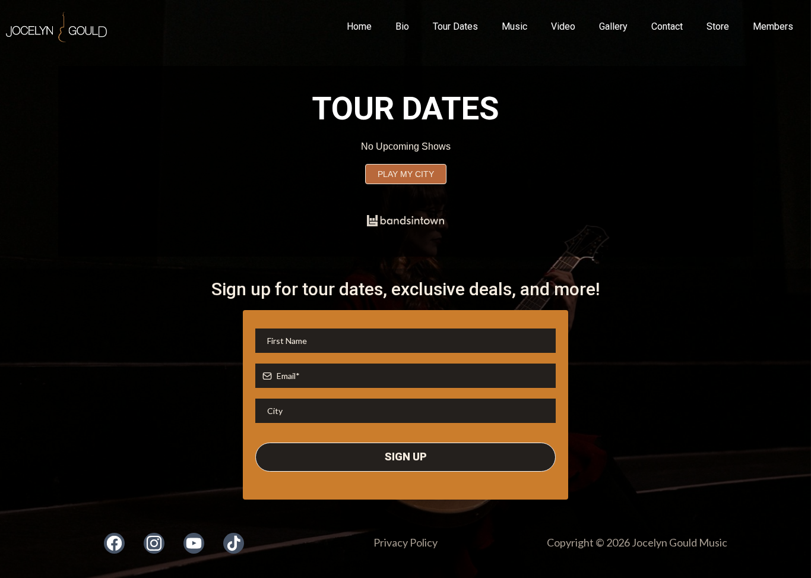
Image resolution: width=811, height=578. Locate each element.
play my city (406, 174)
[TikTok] (234, 543)
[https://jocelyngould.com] (56, 27)
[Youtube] (194, 543)
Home (359, 26)
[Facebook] (114, 543)
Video (563, 26)
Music (514, 26)
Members (773, 26)
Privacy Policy (405, 542)
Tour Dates (455, 26)
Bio (402, 26)
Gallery (613, 26)
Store (718, 26)
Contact (667, 26)
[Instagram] (154, 543)
